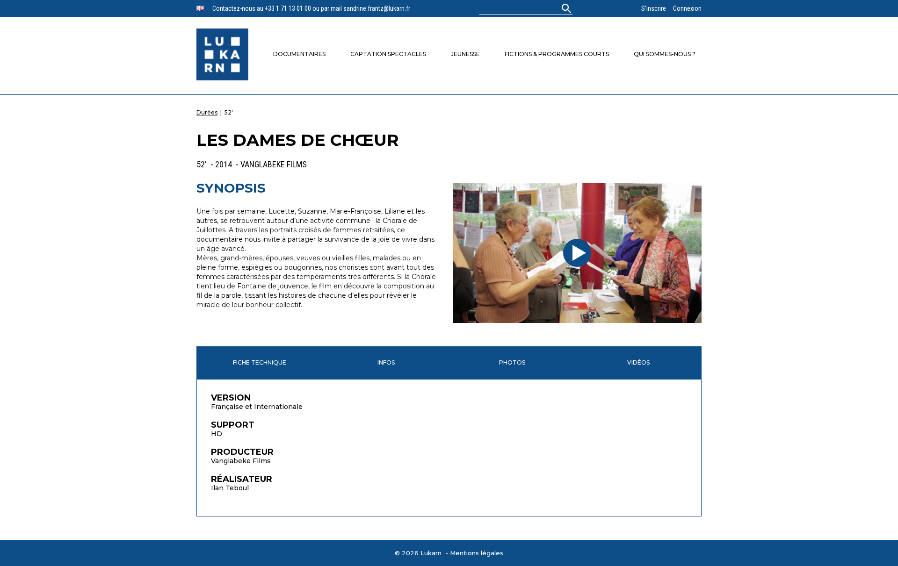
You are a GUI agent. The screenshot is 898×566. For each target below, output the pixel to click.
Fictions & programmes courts (557, 53)
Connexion (687, 8)
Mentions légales (476, 553)
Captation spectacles (388, 53)
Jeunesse (465, 53)
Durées (206, 112)
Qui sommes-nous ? (664, 53)
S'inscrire (653, 8)
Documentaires (299, 53)
